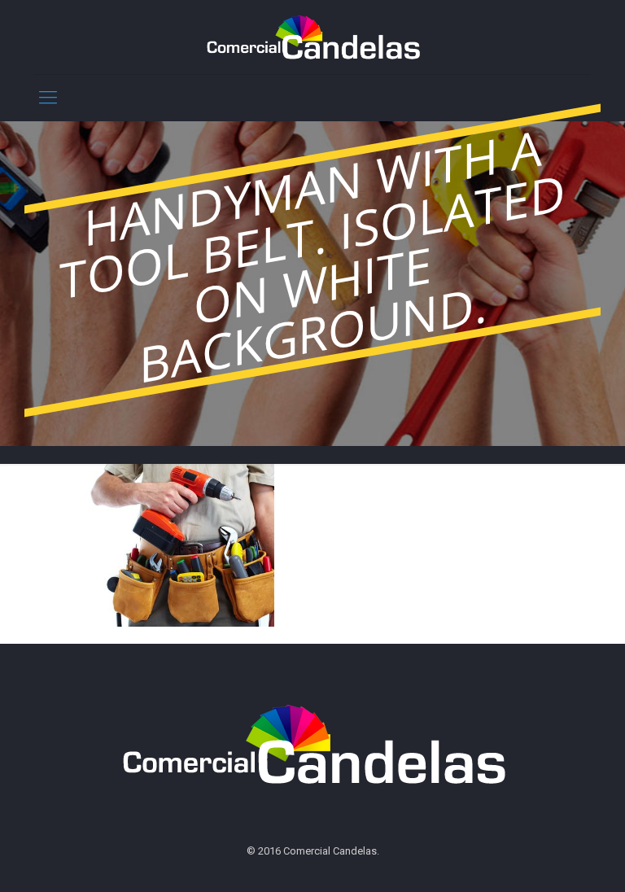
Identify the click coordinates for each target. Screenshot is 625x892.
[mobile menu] (48, 98)
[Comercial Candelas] (312, 37)
